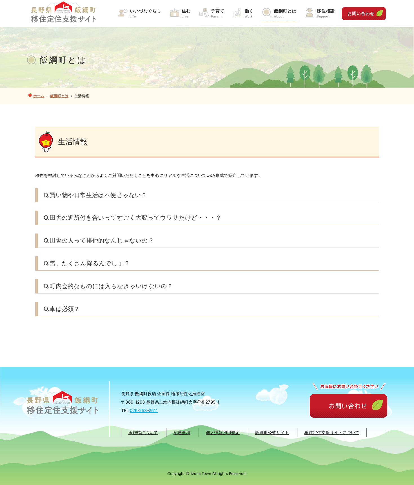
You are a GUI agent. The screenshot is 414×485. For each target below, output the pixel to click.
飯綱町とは (285, 13)
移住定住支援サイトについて (331, 432)
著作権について (143, 432)
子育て (217, 13)
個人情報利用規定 (223, 432)
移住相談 (326, 13)
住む (186, 13)
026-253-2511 (144, 410)
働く (249, 13)
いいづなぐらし (145, 13)
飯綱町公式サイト (272, 432)
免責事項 (181, 432)
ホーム (38, 96)
